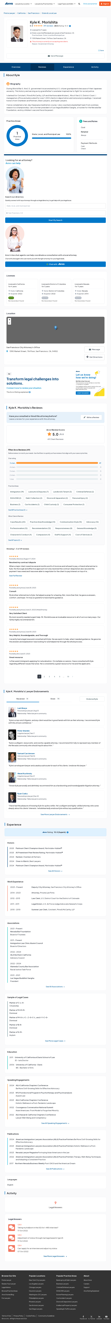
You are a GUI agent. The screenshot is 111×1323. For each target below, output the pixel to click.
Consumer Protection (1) (73, 504)
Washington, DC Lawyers (38, 1294)
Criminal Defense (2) (85, 492)
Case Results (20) (17, 522)
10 (68, 677)
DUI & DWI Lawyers (62, 1291)
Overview (16, 67)
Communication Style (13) (71, 522)
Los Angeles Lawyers (36, 1284)
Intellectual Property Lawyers (66, 1305)
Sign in (106, 4)
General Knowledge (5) (87, 528)
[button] (55, 328)
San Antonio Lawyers (36, 1305)
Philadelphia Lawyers (36, 1298)
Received (22, 699)
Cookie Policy (31, 1316)
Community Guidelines (46, 1316)
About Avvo (88, 1280)
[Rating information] (70, 26)
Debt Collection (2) (34, 498)
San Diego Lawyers (35, 1309)
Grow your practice (90, 4)
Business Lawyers (62, 1284)
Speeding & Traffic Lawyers (66, 1309)
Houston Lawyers (35, 1291)
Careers (86, 1284)
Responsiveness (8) (63, 528)
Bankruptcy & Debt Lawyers (66, 1280)
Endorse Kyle (92, 699)
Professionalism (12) (19, 528)
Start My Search (55, 220)
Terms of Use (6, 1316)
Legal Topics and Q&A (65, 4)
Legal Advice (6, 1287)
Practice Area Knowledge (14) (42, 522)
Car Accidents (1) (32, 504)
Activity (95, 67)
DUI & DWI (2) (15, 498)
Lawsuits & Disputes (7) (38, 492)
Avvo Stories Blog (8, 1294)
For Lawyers (6, 1298)
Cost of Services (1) (83, 534)
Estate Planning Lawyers (64, 1294)
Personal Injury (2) (80, 498)
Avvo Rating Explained (91, 1291)
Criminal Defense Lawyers (65, 1287)
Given (54, 699)
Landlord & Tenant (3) (62, 492)
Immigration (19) (17, 492)
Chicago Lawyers (35, 1287)
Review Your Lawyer (9, 1284)
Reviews (42, 67)
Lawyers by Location (22, 4)
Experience (68, 67)
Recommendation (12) (41, 528)
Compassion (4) (43, 534)
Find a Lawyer (6, 1280)
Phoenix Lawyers (35, 1302)
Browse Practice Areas (10, 1291)
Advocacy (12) (92, 522)
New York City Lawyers (37, 1280)
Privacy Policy (18, 1316)
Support (87, 1287)
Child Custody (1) (51, 504)
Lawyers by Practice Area (44, 4)
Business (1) (15, 504)
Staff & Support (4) (63, 534)
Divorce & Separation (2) (57, 498)
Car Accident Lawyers (64, 1298)
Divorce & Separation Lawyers (67, 1302)
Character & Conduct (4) (21, 534)
